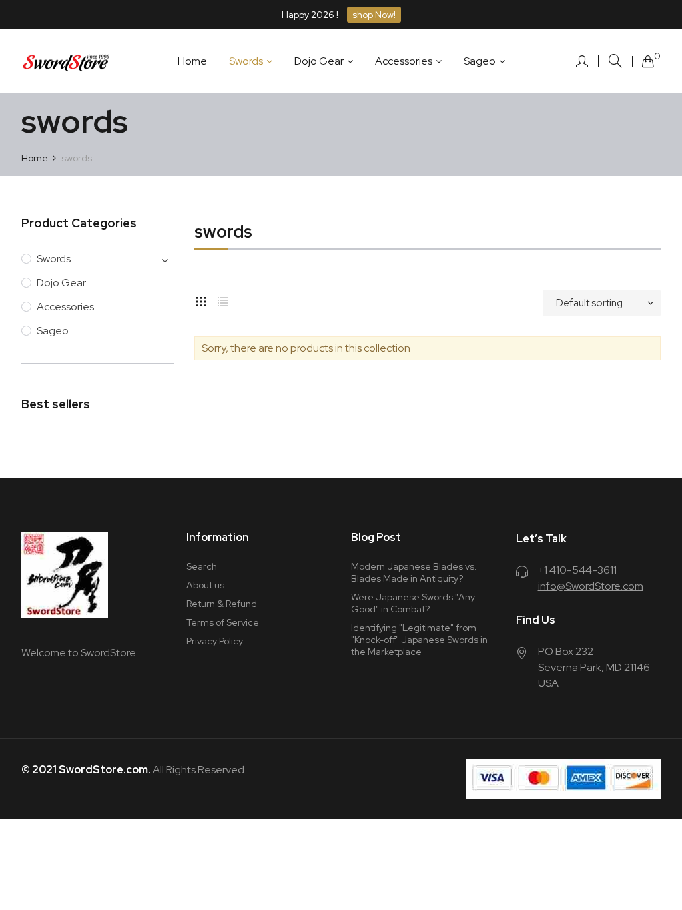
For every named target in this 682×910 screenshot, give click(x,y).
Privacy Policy (214, 641)
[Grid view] (201, 299)
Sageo (53, 331)
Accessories (65, 307)
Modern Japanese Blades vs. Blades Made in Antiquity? (414, 572)
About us (205, 585)
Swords (54, 259)
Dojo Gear (61, 283)
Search (201, 566)
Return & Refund (221, 604)
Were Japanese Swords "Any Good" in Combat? (413, 603)
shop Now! (374, 15)
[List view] (223, 299)
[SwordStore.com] (66, 61)
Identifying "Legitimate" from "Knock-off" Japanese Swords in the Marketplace (419, 640)
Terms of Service (222, 622)
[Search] (615, 61)
